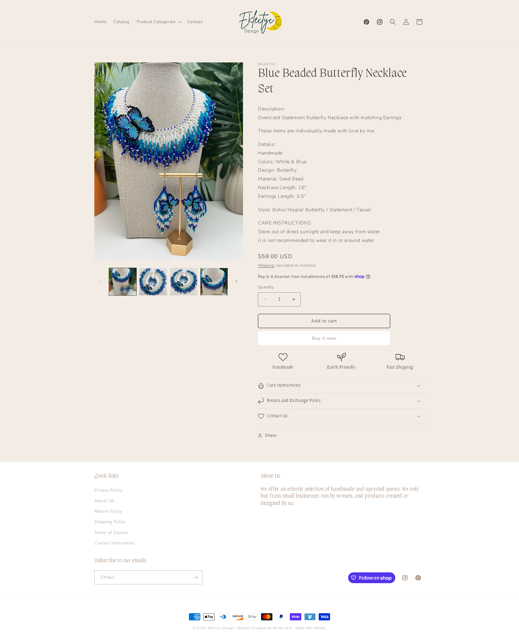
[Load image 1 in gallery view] (122, 281)
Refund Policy (108, 511)
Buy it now (324, 338)
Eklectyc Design (221, 628)
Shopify (320, 628)
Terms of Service (111, 532)
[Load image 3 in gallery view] (183, 281)
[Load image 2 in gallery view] (153, 281)
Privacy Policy (108, 490)
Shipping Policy (110, 522)
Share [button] (271, 435)
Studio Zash (283, 628)
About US (104, 501)
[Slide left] (101, 281)
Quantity (266, 287)
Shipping (266, 265)
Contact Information (114, 543)
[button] (158, 22)
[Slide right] (236, 281)
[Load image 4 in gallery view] (214, 281)
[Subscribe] (195, 577)
